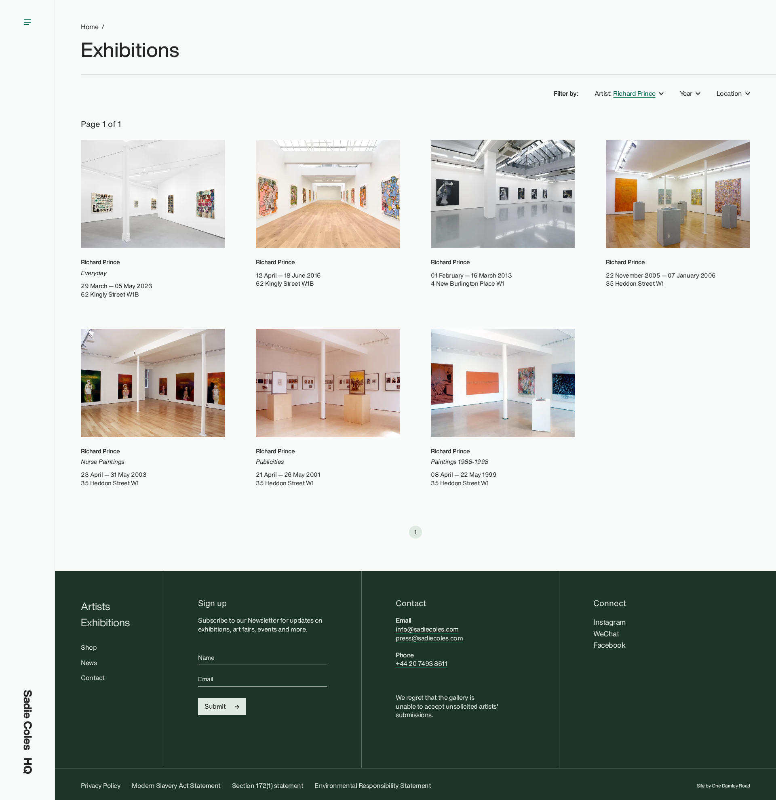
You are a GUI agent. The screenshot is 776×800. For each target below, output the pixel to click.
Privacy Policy (100, 785)
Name (206, 657)
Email (205, 679)
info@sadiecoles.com (427, 629)
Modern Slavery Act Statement (176, 785)
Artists (95, 606)
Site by (724, 786)
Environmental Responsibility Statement (372, 785)
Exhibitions (130, 49)
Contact (93, 677)
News (89, 662)
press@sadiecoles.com (429, 638)
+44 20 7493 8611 (421, 663)
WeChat (606, 633)
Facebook (609, 645)
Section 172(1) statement (267, 785)
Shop (89, 647)
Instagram (609, 622)
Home (89, 27)
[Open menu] (27, 345)
